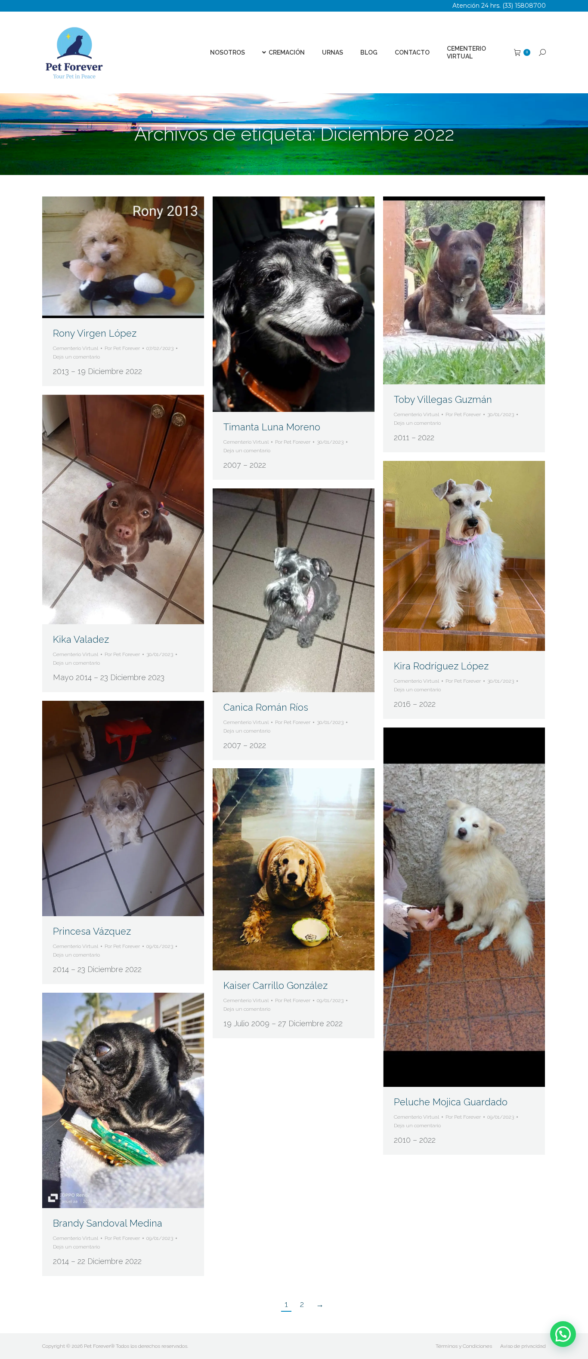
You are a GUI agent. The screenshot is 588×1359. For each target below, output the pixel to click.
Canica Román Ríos (265, 707)
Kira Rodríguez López (441, 666)
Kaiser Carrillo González (275, 985)
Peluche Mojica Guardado (451, 1101)
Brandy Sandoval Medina (107, 1223)
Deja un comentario (76, 357)
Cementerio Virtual (75, 348)
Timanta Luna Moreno (271, 427)
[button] (563, 1334)
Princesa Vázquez (92, 931)
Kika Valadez (81, 639)
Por (122, 348)
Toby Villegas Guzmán (443, 399)
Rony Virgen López (94, 333)
